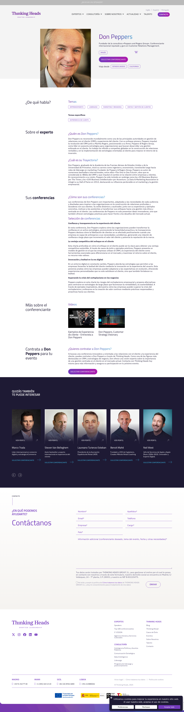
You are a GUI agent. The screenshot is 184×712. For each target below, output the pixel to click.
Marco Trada (18, 447)
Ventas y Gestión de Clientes (139, 107)
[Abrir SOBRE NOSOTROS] (123, 14)
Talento (149, 643)
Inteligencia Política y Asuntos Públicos (126, 649)
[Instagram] (19, 634)
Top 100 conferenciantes (124, 629)
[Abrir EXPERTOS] (83, 14)
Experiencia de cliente (79, 120)
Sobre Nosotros (152, 639)
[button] (14, 475)
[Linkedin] (30, 634)
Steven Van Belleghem (56, 447)
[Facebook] (24, 634)
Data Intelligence (121, 657)
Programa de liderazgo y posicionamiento (123, 665)
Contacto (149, 646)
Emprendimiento (76, 107)
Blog (148, 625)
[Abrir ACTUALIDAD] (140, 14)
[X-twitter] (13, 634)
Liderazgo (93, 107)
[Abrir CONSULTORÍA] (101, 14)
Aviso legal (118, 679)
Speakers (118, 625)
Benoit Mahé (117, 447)
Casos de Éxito (152, 632)
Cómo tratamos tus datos (112, 582)
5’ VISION (118, 632)
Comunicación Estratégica (124, 653)
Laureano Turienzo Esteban (92, 447)
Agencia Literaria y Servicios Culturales (125, 637)
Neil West (148, 447)
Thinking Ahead (152, 629)
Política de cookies (156, 679)
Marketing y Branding (112, 107)
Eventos (149, 636)
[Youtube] (36, 634)
